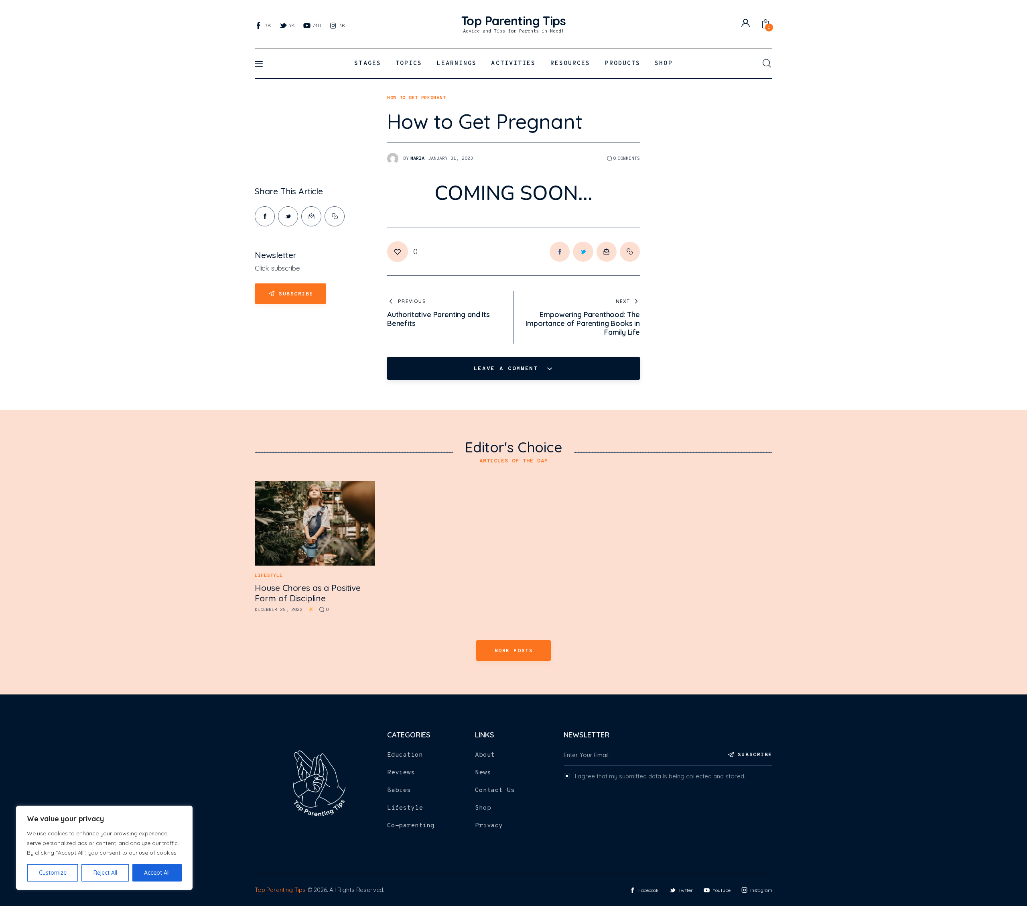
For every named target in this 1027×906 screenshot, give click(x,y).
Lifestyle (268, 575)
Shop (483, 808)
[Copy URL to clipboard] (335, 216)
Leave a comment (508, 368)
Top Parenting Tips (280, 890)
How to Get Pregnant (416, 98)
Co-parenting (410, 826)
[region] (104, 848)
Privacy (489, 826)
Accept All (157, 872)
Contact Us (494, 790)
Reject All (105, 872)
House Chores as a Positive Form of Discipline (308, 592)
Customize (53, 872)
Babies (399, 790)
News (483, 773)
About (485, 755)
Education (404, 755)
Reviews (401, 773)
